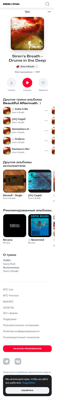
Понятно (27, 390)
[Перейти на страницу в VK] (18, 361)
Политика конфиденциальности (21, 331)
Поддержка (9, 319)
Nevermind (37, 239)
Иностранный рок (24, 72)
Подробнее (28, 383)
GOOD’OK (8, 308)
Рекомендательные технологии (21, 337)
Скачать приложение (27, 348)
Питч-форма (10, 313)
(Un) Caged (35, 195)
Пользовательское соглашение (21, 325)
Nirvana (7, 239)
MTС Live (8, 289)
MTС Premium (11, 295)
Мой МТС (8, 302)
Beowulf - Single (12, 195)
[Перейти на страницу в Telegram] (6, 361)
